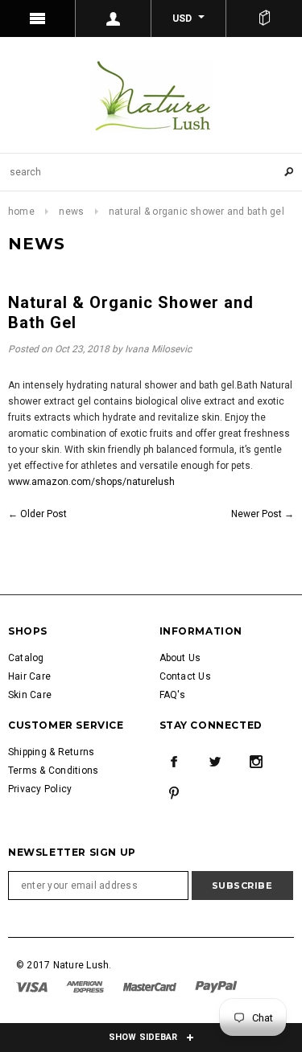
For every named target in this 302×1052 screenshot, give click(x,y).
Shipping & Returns (51, 752)
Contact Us (185, 676)
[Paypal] (216, 986)
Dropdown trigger (113, 18)
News (71, 211)
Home (21, 211)
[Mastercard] (151, 986)
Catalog (26, 658)
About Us (180, 658)
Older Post (43, 514)
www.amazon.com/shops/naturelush (91, 481)
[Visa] (33, 986)
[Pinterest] (173, 793)
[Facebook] (173, 761)
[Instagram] (256, 761)
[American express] (86, 986)
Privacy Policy (40, 789)
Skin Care (30, 695)
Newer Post (256, 514)
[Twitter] (215, 761)
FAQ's (172, 695)
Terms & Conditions (53, 770)
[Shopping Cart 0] (264, 18)
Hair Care (29, 676)
